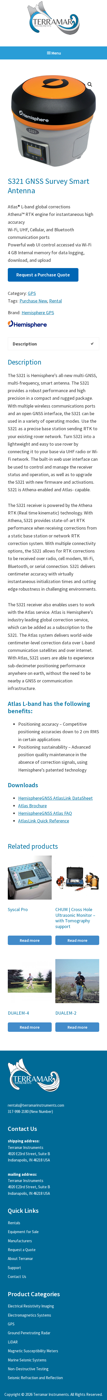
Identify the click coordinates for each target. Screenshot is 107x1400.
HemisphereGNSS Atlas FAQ (45, 813)
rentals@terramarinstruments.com (36, 1105)
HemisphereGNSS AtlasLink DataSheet (55, 798)
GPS (32, 293)
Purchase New (33, 301)
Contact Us (17, 1276)
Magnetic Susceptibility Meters (33, 1350)
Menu (56, 53)
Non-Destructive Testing (28, 1368)
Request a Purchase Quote (43, 275)
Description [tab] (25, 344)
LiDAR (13, 1342)
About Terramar (20, 1258)
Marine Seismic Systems (27, 1359)
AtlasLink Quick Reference (43, 821)
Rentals (14, 1222)
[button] (90, 84)
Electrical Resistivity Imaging (31, 1306)
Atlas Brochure (32, 806)
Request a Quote (22, 1249)
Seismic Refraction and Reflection (35, 1377)
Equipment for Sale (23, 1231)
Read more (29, 940)
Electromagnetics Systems (29, 1315)
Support (14, 1267)
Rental (55, 301)
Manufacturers (20, 1240)
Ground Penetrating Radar (29, 1332)
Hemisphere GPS (38, 313)
